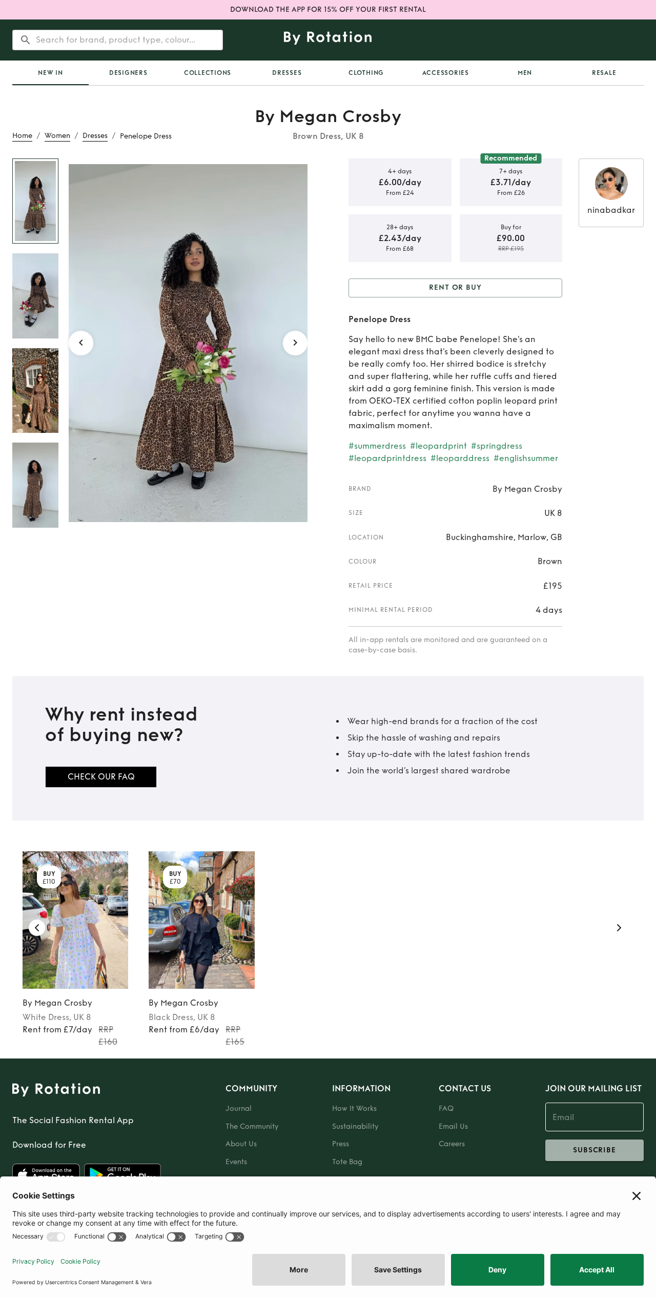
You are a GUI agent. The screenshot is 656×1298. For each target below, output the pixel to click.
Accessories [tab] (445, 72)
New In (50, 72)
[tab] (50, 73)
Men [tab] (525, 72)
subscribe (594, 1150)
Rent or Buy (455, 287)
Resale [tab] (604, 72)
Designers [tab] (128, 72)
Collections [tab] (207, 72)
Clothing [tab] (366, 72)
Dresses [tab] (286, 72)
